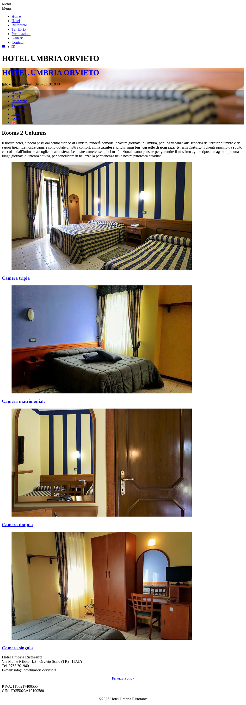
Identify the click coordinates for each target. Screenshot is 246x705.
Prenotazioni (21, 34)
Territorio (19, 29)
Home (16, 16)
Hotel (16, 21)
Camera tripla (16, 278)
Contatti (18, 42)
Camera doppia (17, 524)
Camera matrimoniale (23, 401)
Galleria (18, 38)
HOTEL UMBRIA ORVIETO (50, 72)
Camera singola (17, 647)
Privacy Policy (123, 678)
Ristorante (19, 25)
